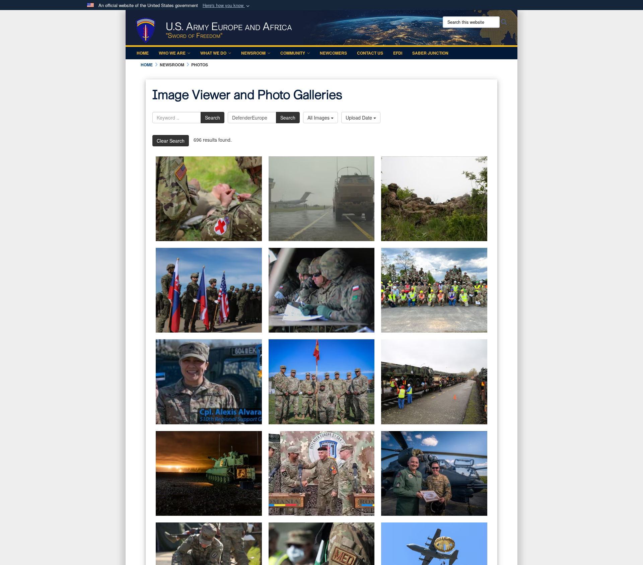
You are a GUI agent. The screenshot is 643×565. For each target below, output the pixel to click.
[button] (227, 5)
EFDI (397, 53)
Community (292, 53)
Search (212, 117)
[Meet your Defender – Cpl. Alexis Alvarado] (209, 381)
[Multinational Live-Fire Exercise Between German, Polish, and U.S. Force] (322, 290)
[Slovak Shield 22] (434, 198)
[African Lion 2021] (209, 473)
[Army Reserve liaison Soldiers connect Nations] (322, 473)
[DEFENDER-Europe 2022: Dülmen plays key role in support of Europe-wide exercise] (434, 381)
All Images (319, 117)
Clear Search (171, 140)
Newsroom (253, 53)
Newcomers (333, 53)
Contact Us (370, 53)
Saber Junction (430, 53)
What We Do (213, 53)
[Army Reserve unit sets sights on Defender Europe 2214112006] (322, 381)
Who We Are (172, 53)
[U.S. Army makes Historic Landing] (322, 198)
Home (143, 53)
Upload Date (359, 117)
